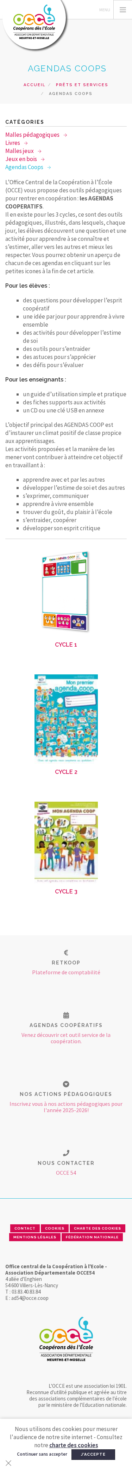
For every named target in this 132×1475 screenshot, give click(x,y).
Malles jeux (20, 151)
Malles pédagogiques (33, 135)
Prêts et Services (82, 85)
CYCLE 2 (66, 772)
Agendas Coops (24, 167)
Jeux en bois (21, 159)
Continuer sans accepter (42, 1454)
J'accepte (93, 1454)
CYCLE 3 (66, 891)
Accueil (34, 85)
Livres (13, 143)
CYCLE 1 (66, 644)
